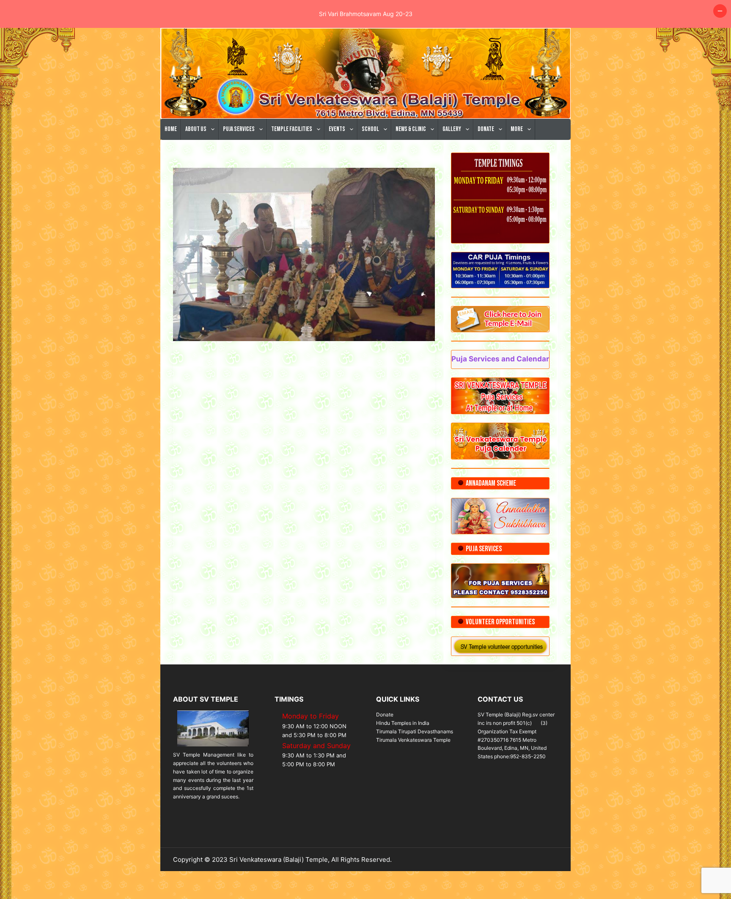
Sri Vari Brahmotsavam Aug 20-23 (365, 13)
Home (171, 129)
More (517, 129)
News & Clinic (411, 129)
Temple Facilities (291, 129)
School (370, 129)
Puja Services (239, 129)
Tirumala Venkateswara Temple (413, 740)
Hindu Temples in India (402, 723)
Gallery (451, 129)
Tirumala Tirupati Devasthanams (414, 731)
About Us (195, 129)
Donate (486, 129)
